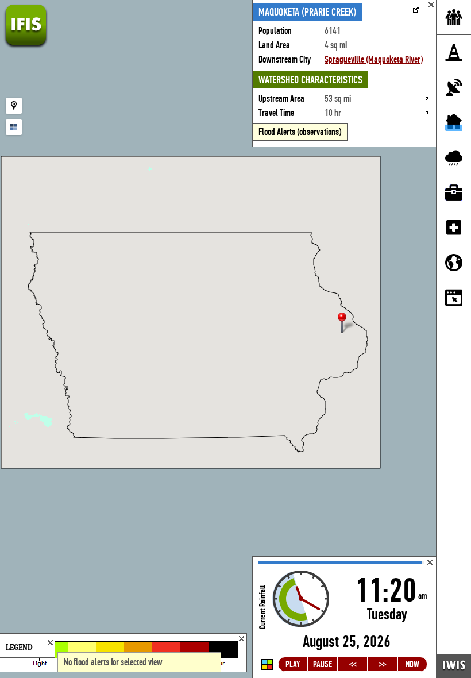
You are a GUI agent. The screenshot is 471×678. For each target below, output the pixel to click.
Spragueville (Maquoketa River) (374, 59)
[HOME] (26, 46)
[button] (347, 324)
